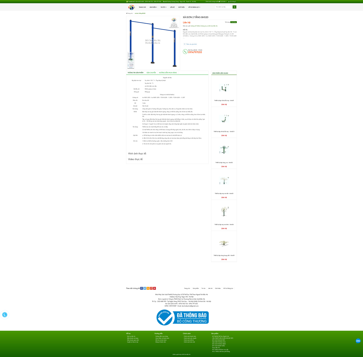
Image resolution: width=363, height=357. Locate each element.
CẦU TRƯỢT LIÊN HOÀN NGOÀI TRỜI (222, 338)
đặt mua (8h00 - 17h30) (195, 51)
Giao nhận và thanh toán (162, 338)
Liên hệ (172, 7)
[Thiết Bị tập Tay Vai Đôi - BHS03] (224, 180)
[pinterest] (154, 288)
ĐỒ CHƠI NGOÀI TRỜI (218, 340)
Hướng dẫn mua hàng (162, 336)
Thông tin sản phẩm (135, 73)
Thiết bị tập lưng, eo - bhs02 (224, 162)
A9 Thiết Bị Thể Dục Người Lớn (220, 336)
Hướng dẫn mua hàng (168, 73)
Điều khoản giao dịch (133, 340)
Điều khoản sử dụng (132, 338)
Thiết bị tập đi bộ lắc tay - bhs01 (224, 100)
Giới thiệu (181, 7)
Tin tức (163, 7)
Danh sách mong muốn (212, 1)
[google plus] (151, 288)
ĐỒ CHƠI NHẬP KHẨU (218, 345)
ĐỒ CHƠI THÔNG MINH (219, 344)
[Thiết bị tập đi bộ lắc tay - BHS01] (224, 88)
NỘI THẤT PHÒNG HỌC (219, 342)
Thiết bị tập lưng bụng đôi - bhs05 (224, 255)
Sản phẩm (153, 7)
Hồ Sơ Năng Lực (193, 7)
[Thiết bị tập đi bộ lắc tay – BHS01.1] (224, 119)
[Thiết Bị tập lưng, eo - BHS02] (224, 150)
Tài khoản (223, 1)
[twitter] (144, 288)
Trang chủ (142, 7)
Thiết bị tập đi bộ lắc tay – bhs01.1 (224, 131)
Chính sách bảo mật (189, 342)
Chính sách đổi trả (189, 340)
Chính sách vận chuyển (190, 338)
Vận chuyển (151, 73)
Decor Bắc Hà (216, 347)
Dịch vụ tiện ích (131, 336)
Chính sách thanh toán (190, 336)
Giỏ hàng (232, 1)
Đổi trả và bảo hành (161, 340)
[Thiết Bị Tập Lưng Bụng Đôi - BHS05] (224, 242)
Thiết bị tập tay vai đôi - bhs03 (224, 193)
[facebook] (141, 288)
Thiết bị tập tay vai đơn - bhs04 (224, 224)
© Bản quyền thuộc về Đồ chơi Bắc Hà (181, 354)
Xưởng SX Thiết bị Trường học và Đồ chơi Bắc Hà (204, 26)
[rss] (148, 288)
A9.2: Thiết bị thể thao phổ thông (221, 351)
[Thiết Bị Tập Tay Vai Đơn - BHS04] (224, 212)
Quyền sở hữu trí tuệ (132, 342)
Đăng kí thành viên (161, 342)
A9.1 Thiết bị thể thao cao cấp (220, 349)
